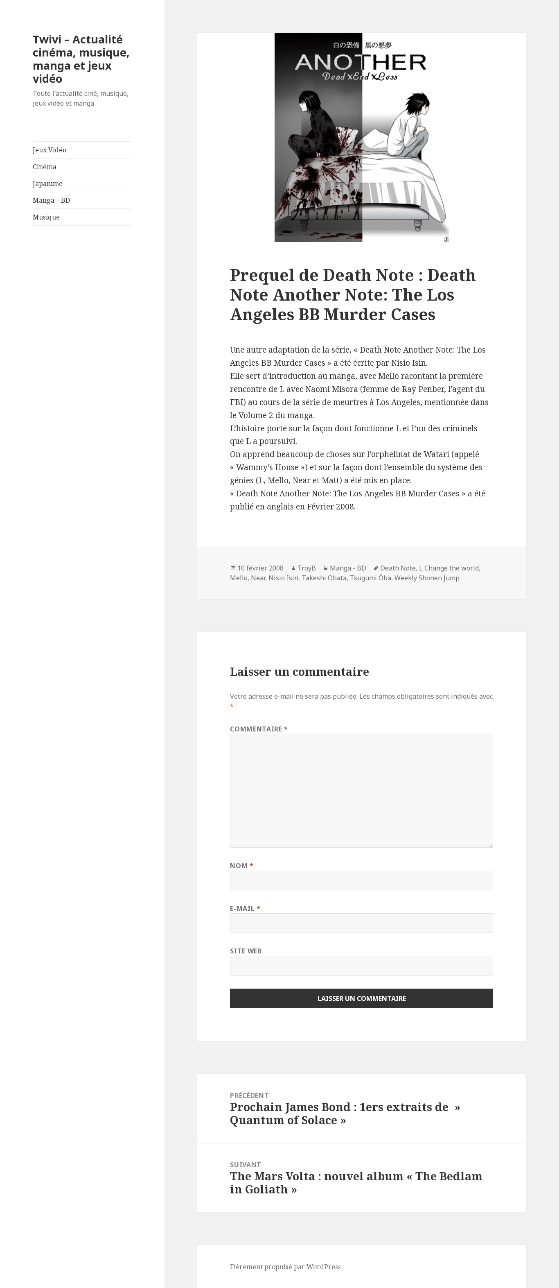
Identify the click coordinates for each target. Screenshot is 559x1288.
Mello (239, 577)
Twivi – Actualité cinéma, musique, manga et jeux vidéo (81, 59)
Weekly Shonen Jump (427, 577)
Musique (46, 217)
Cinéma (44, 166)
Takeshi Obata (324, 577)
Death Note (398, 568)
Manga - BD (348, 568)
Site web (245, 950)
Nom (241, 865)
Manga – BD (51, 200)
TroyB (307, 568)
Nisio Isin (283, 577)
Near (258, 577)
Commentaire (259, 728)
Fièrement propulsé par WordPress (285, 1266)
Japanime (48, 183)
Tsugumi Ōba (370, 577)
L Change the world (449, 568)
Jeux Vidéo (49, 149)
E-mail (245, 908)
